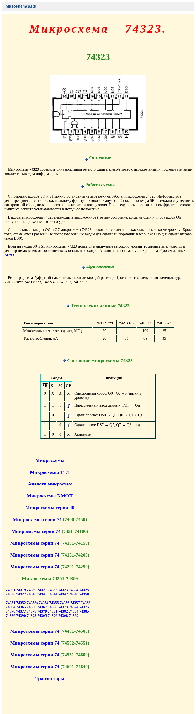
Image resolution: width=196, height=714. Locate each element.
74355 (54, 603)
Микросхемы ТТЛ (50, 472)
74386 (10, 616)
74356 (64, 603)
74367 (42, 607)
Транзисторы (49, 678)
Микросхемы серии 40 (49, 507)
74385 (84, 611)
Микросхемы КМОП (50, 495)
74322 (52, 590)
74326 (10, 594)
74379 (42, 611)
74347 (63, 594)
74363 (85, 603)
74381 (52, 611)
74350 (84, 594)
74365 (21, 607)
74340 (31, 594)
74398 (63, 616)
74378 (31, 611)
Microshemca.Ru (21, 6)
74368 (52, 607)
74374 (73, 607)
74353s (32, 603)
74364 (10, 607)
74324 (73, 590)
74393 (31, 616)
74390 (21, 616)
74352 (21, 603)
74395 (42, 616)
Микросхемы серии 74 (37, 519)
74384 (73, 611)
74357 (75, 603)
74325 (84, 590)
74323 (63, 590)
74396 (52, 616)
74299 (9, 255)
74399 (73, 616)
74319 (21, 590)
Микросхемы (50, 460)
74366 (31, 607)
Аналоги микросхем (50, 483)
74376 (10, 611)
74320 (31, 590)
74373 (63, 607)
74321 (42, 590)
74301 (10, 590)
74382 (63, 611)
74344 (52, 594)
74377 (21, 611)
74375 (84, 607)
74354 (43, 603)
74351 (10, 603)
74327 (21, 594)
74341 (42, 594)
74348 (73, 594)
